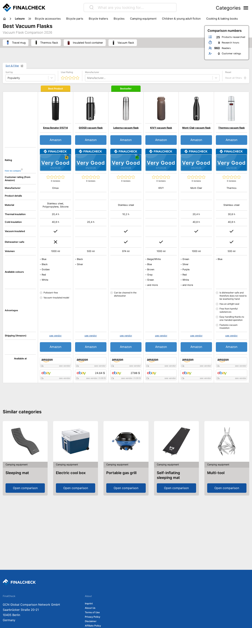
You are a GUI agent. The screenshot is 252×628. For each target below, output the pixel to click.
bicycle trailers (98, 18)
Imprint (89, 603)
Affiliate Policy (93, 625)
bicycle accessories (48, 18)
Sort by (9, 72)
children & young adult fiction (181, 18)
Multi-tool (216, 473)
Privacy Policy (92, 616)
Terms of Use (92, 612)
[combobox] (87, 77)
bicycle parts (74, 18)
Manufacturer (92, 72)
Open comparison (25, 488)
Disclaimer (90, 621)
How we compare (13, 171)
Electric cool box (71, 473)
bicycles (119, 18)
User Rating (67, 72)
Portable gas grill (121, 473)
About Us (90, 608)
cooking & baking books (222, 18)
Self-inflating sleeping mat (168, 475)
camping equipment (143, 18)
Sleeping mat (17, 473)
